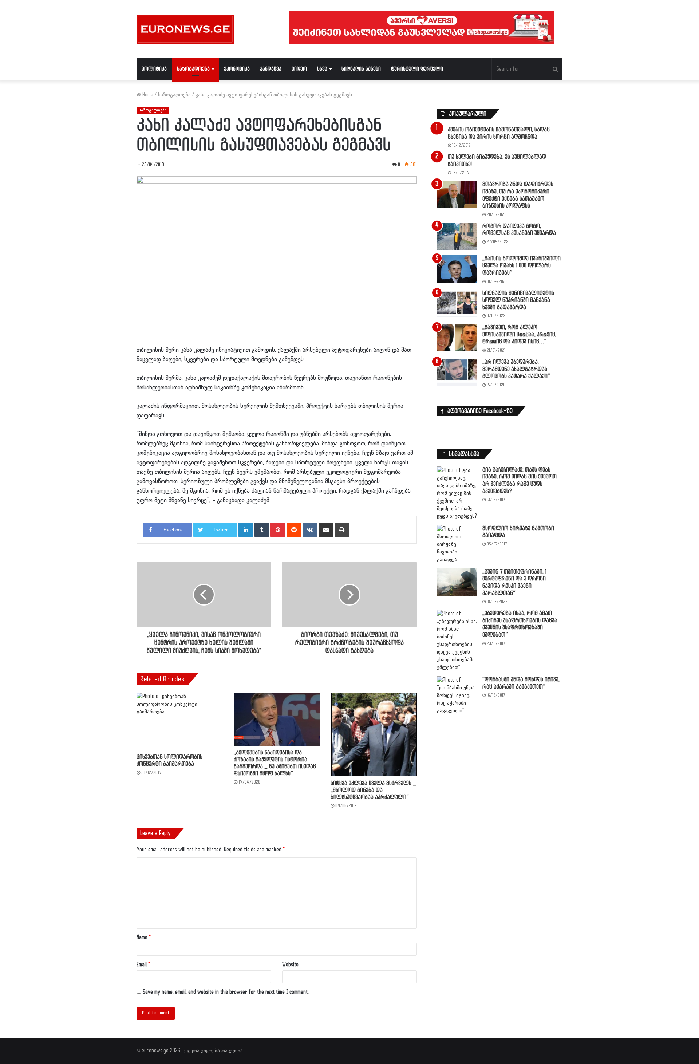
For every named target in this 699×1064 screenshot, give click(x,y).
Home (147, 95)
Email (143, 965)
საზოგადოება (193, 69)
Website (290, 965)
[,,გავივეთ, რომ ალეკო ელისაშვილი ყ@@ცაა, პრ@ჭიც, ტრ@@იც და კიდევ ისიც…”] (457, 337)
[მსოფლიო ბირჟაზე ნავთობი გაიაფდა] (457, 544)
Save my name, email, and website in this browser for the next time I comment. (226, 992)
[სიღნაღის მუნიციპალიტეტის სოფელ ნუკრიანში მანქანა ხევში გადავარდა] (457, 303)
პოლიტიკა (154, 69)
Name (144, 937)
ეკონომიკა (237, 69)
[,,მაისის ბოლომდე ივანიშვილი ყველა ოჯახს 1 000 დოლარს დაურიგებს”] (457, 269)
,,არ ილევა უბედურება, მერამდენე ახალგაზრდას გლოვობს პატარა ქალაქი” (516, 369)
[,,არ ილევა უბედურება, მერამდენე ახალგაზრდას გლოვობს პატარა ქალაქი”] (457, 372)
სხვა (322, 69)
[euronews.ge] (185, 29)
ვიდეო (299, 69)
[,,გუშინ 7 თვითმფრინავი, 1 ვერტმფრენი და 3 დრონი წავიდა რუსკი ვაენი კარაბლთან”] (457, 582)
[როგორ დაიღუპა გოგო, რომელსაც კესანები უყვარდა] (457, 236)
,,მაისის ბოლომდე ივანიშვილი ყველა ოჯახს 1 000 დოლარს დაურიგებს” (521, 266)
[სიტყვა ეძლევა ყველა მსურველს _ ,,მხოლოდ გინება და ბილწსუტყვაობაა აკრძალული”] (374, 734)
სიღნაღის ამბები (361, 69)
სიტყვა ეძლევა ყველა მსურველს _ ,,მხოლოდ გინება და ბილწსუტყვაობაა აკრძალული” (373, 790)
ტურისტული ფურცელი (417, 69)
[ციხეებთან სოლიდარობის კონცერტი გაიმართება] (180, 721)
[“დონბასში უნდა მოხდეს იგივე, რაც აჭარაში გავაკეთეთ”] (457, 695)
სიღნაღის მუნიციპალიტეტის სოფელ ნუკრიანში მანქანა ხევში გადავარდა (518, 300)
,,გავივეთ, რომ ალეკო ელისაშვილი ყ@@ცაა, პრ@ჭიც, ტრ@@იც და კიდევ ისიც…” (519, 334)
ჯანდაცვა (270, 69)
